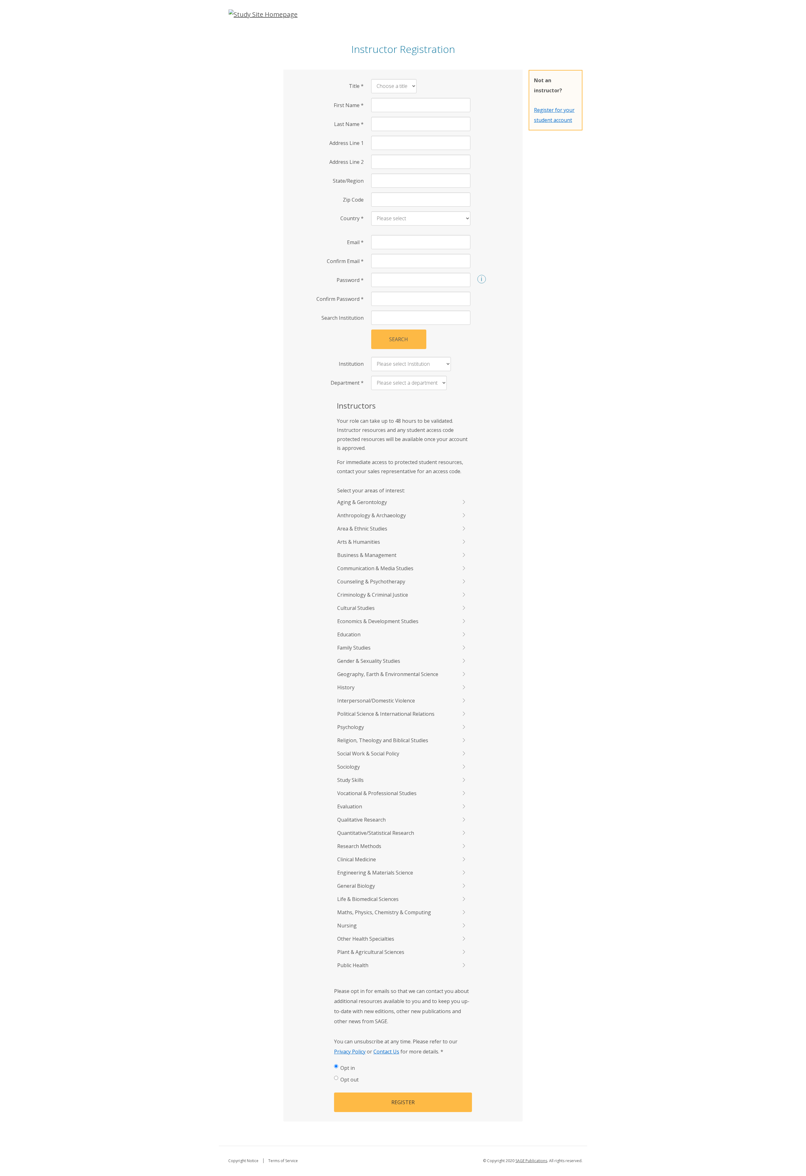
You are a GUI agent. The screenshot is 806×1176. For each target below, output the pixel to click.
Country (352, 218)
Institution (351, 363)
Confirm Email (345, 261)
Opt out (349, 1079)
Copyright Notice (243, 1160)
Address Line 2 (346, 161)
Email (355, 242)
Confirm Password (340, 298)
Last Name (349, 124)
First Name (349, 105)
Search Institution (342, 317)
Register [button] (403, 1102)
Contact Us (386, 1051)
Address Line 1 (346, 143)
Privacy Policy (350, 1051)
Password (350, 280)
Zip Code (353, 199)
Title (356, 86)
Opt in (347, 1067)
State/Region (348, 180)
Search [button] (398, 339)
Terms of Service (283, 1160)
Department (347, 382)
